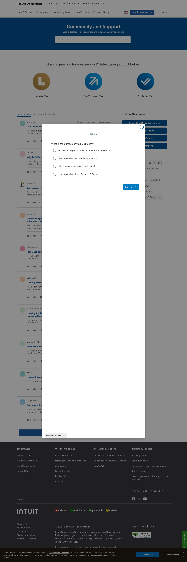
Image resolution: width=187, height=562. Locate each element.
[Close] (141, 127)
